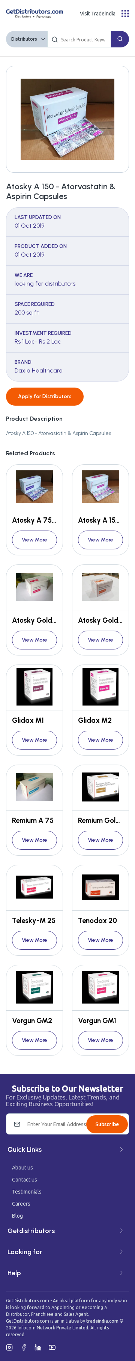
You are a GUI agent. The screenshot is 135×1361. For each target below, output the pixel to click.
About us (22, 1168)
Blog (17, 1216)
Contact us (24, 1180)
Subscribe (107, 1124)
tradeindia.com (102, 1320)
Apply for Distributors (45, 396)
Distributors (24, 38)
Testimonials (27, 1192)
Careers (21, 1204)
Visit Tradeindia (98, 14)
